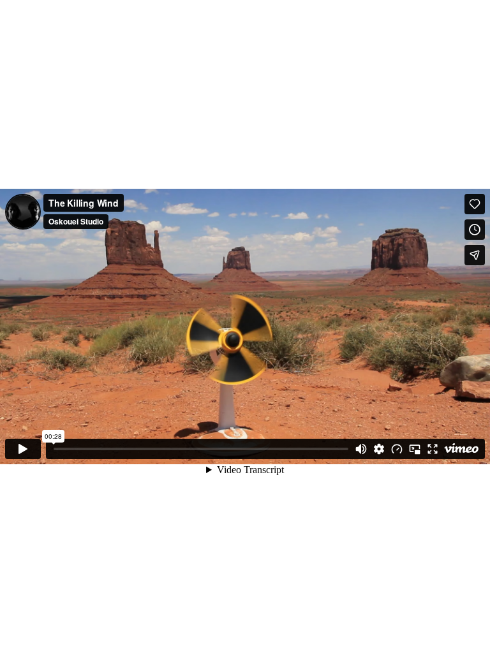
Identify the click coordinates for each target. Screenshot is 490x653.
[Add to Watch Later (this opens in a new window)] (474, 229)
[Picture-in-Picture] (414, 449)
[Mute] (361, 449)
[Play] (23, 449)
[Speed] (397, 449)
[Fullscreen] (432, 449)
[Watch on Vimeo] (461, 449)
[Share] (474, 255)
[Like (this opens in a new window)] (474, 204)
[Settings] (379, 449)
